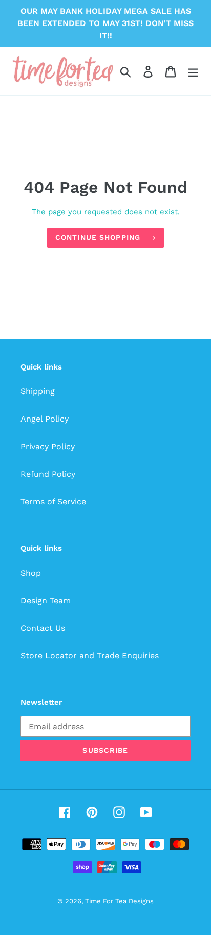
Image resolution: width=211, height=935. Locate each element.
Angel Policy (44, 419)
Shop (30, 573)
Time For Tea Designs (119, 901)
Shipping (37, 391)
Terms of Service (53, 501)
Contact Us (42, 628)
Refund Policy (47, 474)
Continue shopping (97, 237)
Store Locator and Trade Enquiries (89, 655)
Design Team (45, 600)
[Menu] (193, 71)
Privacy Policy (47, 446)
